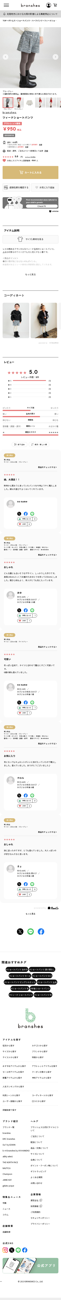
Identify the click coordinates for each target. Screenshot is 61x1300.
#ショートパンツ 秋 (43, 994)
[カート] (55, 5)
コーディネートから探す (42, 1095)
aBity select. (8, 1156)
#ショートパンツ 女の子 (17, 969)
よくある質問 (36, 1177)
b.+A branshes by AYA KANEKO (16, 1150)
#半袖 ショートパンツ (40, 988)
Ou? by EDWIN (9, 1144)
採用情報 (34, 1206)
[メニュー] (6, 5)
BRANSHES (30, 1281)
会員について (36, 1159)
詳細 (40, 145)
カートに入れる (33, 172)
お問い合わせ (36, 1183)
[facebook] (24, 1250)
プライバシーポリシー (40, 1223)
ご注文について (37, 1136)
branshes (9, 112)
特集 (5, 1202)
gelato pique (8, 1185)
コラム (5, 1214)
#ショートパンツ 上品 (47, 982)
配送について (36, 1142)
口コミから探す (39, 1101)
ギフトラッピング (38, 1171)
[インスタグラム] (5, 1250)
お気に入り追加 (47, 187)
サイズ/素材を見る (34, 239)
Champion (7, 1174)
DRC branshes (9, 1138)
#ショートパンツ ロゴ (42, 975)
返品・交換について (39, 1148)
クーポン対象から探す (41, 1071)
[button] (5, 57)
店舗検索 (6, 1231)
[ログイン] (48, 5)
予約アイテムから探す (41, 1077)
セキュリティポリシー (40, 1217)
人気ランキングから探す (13, 1086)
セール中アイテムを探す (13, 1071)
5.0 (33, 371)
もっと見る (30, 913)
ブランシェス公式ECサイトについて (44, 1129)
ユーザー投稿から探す (12, 1101)
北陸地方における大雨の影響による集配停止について (32, 13)
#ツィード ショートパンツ (21, 994)
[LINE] (18, 1250)
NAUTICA (6, 1168)
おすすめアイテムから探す (14, 1066)
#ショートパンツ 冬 (20, 988)
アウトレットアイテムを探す (44, 1066)
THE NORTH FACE (10, 1162)
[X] (11, 1250)
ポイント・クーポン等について (44, 1165)
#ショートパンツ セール (20, 975)
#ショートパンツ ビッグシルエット (19, 982)
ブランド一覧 (8, 1127)
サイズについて (37, 1153)
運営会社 (34, 1200)
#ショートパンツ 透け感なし (42, 969)
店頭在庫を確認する (18, 187)
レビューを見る (30, 157)
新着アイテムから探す (12, 1077)
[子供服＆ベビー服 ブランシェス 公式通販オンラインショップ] (30, 5)
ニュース (6, 1208)
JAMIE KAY (7, 1179)
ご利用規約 (35, 1212)
